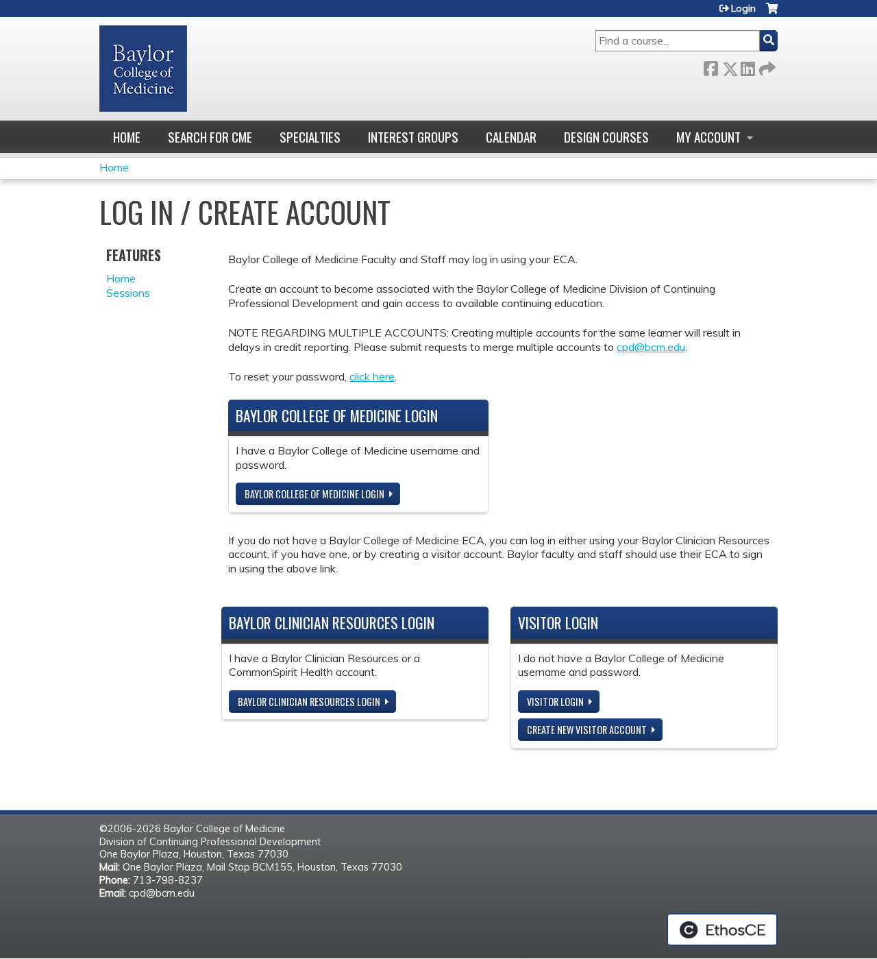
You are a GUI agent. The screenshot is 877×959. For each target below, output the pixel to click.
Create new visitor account (587, 730)
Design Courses (606, 137)
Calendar (511, 137)
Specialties (310, 137)
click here (372, 376)
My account (708, 137)
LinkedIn (747, 66)
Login (743, 8)
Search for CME (210, 137)
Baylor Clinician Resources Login (309, 701)
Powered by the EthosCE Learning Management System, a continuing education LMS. (722, 929)
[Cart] (772, 13)
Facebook (710, 66)
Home (126, 137)
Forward (766, 66)
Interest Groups (413, 137)
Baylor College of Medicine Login (314, 494)
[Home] (143, 68)
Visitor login (555, 701)
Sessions (128, 293)
